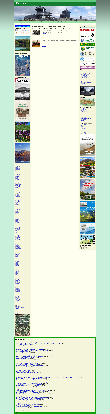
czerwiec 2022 (17, 209)
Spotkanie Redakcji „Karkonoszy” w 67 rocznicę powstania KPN (29, 384)
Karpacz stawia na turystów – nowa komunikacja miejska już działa (29, 383)
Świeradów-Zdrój (83, 132)
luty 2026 (16, 170)
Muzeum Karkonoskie (84, 78)
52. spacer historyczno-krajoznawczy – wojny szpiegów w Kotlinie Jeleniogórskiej (32, 350)
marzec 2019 (17, 243)
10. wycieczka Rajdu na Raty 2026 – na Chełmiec (26, 360)
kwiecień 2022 (17, 211)
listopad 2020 (17, 226)
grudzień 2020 (17, 225)
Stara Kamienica (83, 131)
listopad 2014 (17, 290)
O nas (24, 0)
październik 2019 (18, 237)
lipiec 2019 (17, 240)
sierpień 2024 (17, 186)
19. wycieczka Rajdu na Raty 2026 (23, 352)
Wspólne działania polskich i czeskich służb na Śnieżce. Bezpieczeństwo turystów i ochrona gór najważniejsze (38, 343)
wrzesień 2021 (17, 217)
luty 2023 (16, 202)
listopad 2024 (17, 183)
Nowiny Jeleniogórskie (84, 116)
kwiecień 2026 (17, 168)
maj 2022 (16, 210)
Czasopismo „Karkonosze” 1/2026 (23, 370)
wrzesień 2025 (17, 174)
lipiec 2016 (17, 272)
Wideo (73, 21)
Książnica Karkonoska (84, 72)
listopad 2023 (17, 194)
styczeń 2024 (17, 192)
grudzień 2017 (17, 257)
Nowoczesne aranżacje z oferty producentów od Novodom (28, 399)
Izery (70, 21)
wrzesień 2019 (17, 238)
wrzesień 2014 (17, 292)
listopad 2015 (17, 279)
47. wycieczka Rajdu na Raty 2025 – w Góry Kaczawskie (27, 392)
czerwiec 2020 (17, 231)
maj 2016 (16, 274)
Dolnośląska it (83, 110)
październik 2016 (18, 269)
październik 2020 (18, 227)
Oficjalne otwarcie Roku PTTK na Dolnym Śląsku (26, 369)
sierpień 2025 (17, 175)
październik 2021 (18, 216)
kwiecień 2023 (17, 200)
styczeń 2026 (17, 171)
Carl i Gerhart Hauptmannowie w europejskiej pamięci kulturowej (29, 363)
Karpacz (82, 126)
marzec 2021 (17, 223)
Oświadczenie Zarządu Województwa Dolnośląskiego (27, 341)
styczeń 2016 (17, 277)
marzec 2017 (17, 265)
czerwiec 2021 (17, 220)
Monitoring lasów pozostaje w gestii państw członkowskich (27, 400)
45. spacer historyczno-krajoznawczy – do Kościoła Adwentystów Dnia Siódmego (32, 398)
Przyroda (55, 21)
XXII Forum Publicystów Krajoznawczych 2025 (25, 410)
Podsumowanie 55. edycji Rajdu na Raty (24, 386)
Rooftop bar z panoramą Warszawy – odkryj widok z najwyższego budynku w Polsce (33, 390)
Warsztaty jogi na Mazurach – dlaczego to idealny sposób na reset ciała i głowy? (32, 393)
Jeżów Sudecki (83, 125)
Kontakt (40, 0)
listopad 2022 (17, 205)
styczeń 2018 (17, 256)
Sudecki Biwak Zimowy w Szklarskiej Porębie (25, 374)
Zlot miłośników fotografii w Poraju (23, 358)
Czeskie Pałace (17, 306)
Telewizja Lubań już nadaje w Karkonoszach (25, 401)
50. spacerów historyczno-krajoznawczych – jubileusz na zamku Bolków (30, 362)
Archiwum (32, 0)
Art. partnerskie (82, 21)
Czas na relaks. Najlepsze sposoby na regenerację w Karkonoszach (29, 356)
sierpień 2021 (17, 218)
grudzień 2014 (17, 289)
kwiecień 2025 (17, 179)
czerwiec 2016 (17, 273)
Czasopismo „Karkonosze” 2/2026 (23, 353)
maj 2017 (16, 263)
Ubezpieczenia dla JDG (21, 387)
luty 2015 (16, 287)
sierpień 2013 (17, 303)
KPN (77, 21)
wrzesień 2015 (17, 281)
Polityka (40, 21)
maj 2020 (16, 232)
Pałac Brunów (17, 308)
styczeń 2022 (17, 214)
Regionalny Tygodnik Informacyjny (86, 118)
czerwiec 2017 (17, 262)
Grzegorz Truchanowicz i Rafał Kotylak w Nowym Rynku (27, 404)
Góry (59, 21)
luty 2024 (16, 191)
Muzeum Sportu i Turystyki (85, 74)
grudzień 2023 (17, 193)
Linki (36, 0)
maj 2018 (16, 252)
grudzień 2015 (17, 278)
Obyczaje (50, 21)
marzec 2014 (17, 297)
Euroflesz (82, 112)
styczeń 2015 (17, 288)
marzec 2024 (17, 190)
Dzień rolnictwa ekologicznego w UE (23, 344)
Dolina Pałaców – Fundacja (19, 307)
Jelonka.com (83, 114)
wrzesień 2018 (17, 249)
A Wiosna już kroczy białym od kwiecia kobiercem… (26, 376)
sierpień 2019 (17, 239)
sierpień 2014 (17, 293)
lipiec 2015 (17, 283)
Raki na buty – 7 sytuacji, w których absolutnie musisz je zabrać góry (30, 406)
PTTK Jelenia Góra (84, 75)
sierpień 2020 (17, 229)
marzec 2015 (17, 286)
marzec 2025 (17, 180)
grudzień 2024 (17, 182)
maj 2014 (16, 295)
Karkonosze (22, 3)
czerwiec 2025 (17, 177)
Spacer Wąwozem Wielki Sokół (22, 405)
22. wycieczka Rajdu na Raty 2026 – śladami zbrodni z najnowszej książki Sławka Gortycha (34, 346)
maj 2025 (16, 178)
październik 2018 (18, 248)
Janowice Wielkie (83, 124)
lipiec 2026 (17, 165)
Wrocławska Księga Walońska (22, 366)
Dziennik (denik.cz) (84, 111)
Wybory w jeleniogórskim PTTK (22, 373)
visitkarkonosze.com (84, 121)
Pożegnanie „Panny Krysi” (21, 389)
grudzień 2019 (17, 235)
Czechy (21, 21)
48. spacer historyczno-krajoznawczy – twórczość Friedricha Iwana (29, 378)
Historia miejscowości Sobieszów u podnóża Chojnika (27, 364)
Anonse (17, 21)
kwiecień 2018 (17, 253)
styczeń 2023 (17, 203)
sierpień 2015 (17, 282)
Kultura (45, 21)
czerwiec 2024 (17, 188)
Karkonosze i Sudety (84, 115)
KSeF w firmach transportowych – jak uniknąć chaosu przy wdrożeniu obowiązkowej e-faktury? (35, 348)
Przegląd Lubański (83, 117)
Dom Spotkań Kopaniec (84, 77)
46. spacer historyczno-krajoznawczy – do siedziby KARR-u (28, 385)
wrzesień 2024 (17, 185)
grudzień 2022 (17, 204)
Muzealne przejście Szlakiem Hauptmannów (25, 359)
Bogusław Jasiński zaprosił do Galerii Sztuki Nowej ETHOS (28, 372)
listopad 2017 (17, 258)
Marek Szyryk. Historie (20, 345)
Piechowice (82, 129)
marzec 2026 (17, 169)
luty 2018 (16, 255)
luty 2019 (16, 244)
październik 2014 (18, 291)
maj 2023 (16, 199)
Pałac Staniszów (18, 312)
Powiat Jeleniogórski (84, 76)
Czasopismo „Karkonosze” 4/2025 (23, 396)
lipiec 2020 (17, 230)
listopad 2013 (17, 301)
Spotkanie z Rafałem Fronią (21, 407)
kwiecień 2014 (17, 296)
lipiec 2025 (17, 176)
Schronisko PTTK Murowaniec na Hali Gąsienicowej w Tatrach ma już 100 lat (31, 397)
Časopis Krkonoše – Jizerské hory (86, 108)
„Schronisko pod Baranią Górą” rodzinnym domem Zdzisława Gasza (30, 391)
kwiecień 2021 (17, 222)
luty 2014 (16, 298)
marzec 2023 (17, 201)
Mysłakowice (83, 128)
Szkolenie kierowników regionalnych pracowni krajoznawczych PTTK (51, 28)
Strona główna (19, 0)
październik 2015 (18, 280)
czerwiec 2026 (17, 166)
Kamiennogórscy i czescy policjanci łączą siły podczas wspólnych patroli (30, 394)
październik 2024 (18, 184)
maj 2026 (16, 167)
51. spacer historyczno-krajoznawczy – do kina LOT (26, 357)
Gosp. (36, 21)
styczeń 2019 (17, 245)
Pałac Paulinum (17, 311)
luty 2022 (16, 213)
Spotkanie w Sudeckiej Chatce (22, 351)
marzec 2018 (17, 254)
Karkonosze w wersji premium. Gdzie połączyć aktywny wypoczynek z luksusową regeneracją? (35, 342)
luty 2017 (16, 266)
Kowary (82, 127)
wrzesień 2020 (17, 228)
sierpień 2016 (17, 271)
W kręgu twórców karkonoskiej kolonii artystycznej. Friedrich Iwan (29, 379)
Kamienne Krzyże (83, 80)
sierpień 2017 (17, 260)
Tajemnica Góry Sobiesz (84, 81)
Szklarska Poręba (83, 119)
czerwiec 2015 (17, 284)
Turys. (62, 21)
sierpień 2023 (17, 197)
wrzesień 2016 (17, 270)
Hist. (30, 21)
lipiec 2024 (17, 187)
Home (17, 23)
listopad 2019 (17, 236)
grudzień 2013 (17, 300)
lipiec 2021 (17, 219)
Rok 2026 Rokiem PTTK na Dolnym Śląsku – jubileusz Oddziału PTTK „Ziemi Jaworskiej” (34, 355)
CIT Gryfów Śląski (83, 109)
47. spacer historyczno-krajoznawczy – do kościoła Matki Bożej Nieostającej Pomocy (33, 382)
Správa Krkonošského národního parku (87, 73)
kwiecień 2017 (17, 264)
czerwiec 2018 (17, 251)
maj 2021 (16, 221)
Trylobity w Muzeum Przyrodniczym (23, 367)
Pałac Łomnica (17, 309)
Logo (28, 0)
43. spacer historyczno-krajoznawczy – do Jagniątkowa (27, 408)
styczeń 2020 (17, 234)
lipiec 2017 (17, 261)
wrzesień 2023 (17, 196)
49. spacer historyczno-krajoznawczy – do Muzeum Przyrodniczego (29, 365)
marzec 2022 (17, 212)
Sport (66, 21)
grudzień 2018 (17, 246)
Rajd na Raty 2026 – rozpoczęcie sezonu (24, 371)
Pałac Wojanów (17, 313)
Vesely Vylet (82, 120)
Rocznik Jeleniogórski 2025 (21, 380)
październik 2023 (18, 195)
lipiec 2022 (17, 208)
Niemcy (26, 21)
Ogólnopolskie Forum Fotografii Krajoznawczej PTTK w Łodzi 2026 (29, 349)
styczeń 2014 (17, 299)
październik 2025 (18, 173)
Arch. (33, 21)
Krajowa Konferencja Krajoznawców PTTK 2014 (45, 39)
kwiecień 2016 (17, 275)
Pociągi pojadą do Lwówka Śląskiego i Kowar (25, 403)
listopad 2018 (17, 247)
